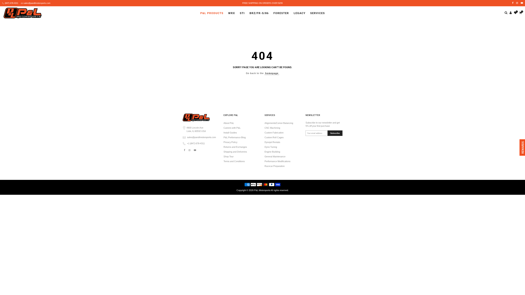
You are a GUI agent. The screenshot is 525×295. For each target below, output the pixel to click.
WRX (231, 13)
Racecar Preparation (275, 166)
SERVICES (317, 13)
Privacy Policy (230, 142)
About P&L (229, 123)
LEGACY (299, 13)
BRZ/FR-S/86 (259, 13)
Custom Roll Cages (274, 137)
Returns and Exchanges (235, 147)
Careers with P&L (232, 128)
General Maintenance (275, 156)
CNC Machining (272, 128)
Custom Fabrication (274, 133)
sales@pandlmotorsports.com (37, 3)
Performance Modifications (277, 161)
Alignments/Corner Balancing (279, 123)
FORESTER (281, 13)
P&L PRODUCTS (211, 13)
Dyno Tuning (271, 147)
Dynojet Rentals (272, 142)
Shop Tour (229, 156)
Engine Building (272, 152)
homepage (271, 73)
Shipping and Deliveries (235, 152)
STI (242, 13)
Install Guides (230, 133)
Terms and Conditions (234, 161)
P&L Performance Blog (235, 137)
